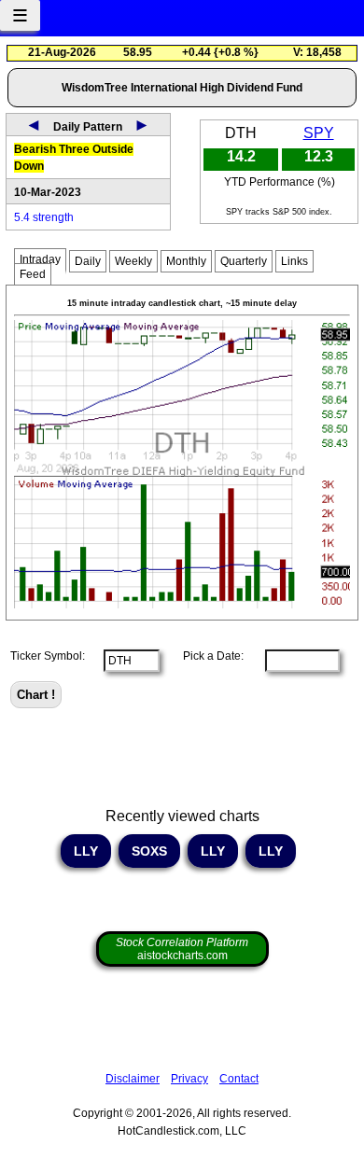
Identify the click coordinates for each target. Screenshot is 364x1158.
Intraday (40, 259)
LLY (86, 851)
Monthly (186, 261)
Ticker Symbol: (47, 656)
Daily (88, 261)
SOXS (149, 851)
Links (294, 261)
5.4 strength (44, 217)
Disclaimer (132, 1078)
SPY (318, 133)
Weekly (133, 261)
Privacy (189, 1078)
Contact (239, 1078)
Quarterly (243, 261)
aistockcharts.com (182, 949)
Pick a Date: (208, 656)
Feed (33, 274)
